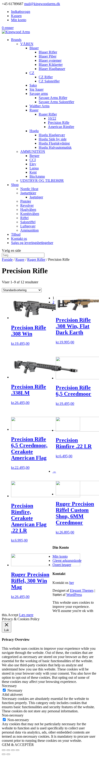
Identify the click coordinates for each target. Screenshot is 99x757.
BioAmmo (37, 176)
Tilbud (15, 234)
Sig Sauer (36, 89)
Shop (15, 185)
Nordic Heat (29, 189)
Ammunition (29, 230)
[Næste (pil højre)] (8, 754)
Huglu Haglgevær (52, 135)
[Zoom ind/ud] (17, 750)
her (71, 583)
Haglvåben (28, 210)
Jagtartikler (28, 193)
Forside (7, 259)
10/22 (52, 118)
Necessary (14, 690)
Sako (33, 85)
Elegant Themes (81, 590)
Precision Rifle (58, 123)
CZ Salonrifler (49, 81)
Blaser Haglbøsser (52, 69)
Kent (33, 172)
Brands (16, 40)
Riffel (24, 218)
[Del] (8, 750)
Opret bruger (61, 565)
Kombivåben (29, 214)
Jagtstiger (36, 197)
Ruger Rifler (48, 114)
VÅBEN (26, 44)
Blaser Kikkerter (51, 65)
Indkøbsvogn (20, 12)
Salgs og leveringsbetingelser (32, 243)
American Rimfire (61, 127)
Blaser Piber (47, 56)
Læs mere (26, 615)
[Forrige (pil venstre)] (4, 754)
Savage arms (38, 94)
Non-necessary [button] (12, 715)
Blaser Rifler (48, 52)
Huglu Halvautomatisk (55, 147)
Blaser (34, 48)
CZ (31, 73)
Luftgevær (27, 226)
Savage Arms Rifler (53, 98)
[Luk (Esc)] (4, 750)
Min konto (18, 20)
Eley (32, 164)
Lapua (34, 168)
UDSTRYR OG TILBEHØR (42, 181)
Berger (34, 156)
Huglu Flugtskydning (54, 143)
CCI (32, 160)
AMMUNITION (32, 152)
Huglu (34, 131)
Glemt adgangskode (67, 561)
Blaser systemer (50, 60)
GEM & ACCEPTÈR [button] (18, 745)
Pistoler (25, 201)
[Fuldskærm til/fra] (13, 750)
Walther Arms (39, 106)
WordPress (74, 595)
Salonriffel (27, 222)
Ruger (33, 110)
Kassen (16, 16)
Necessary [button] (9, 686)
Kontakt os (19, 239)
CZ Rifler (46, 77)
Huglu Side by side (53, 139)
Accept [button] (13, 615)
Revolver (27, 205)
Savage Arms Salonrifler (56, 102)
